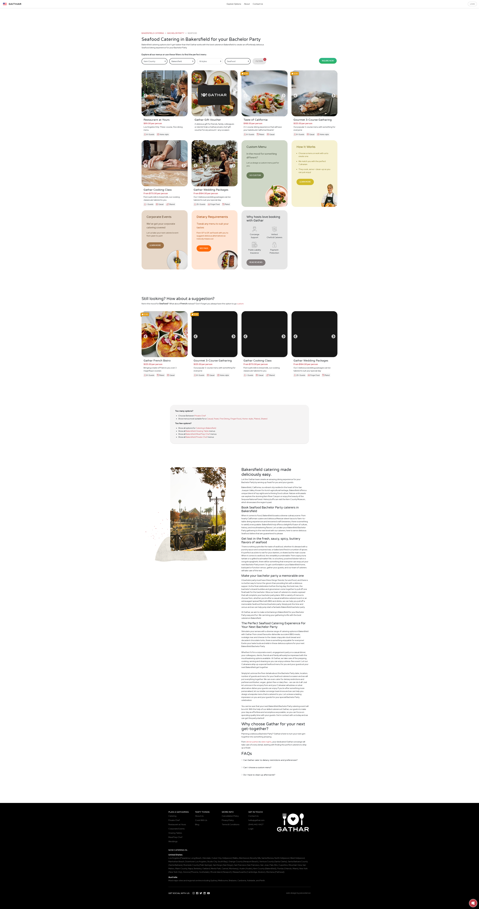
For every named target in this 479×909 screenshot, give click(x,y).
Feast (216, 418)
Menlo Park (216, 868)
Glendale (206, 858)
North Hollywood (281, 858)
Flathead (280, 872)
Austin (242, 868)
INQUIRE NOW (328, 61)
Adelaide (251, 880)
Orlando (288, 868)
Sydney (214, 880)
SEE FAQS (204, 248)
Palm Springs (205, 865)
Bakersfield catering (153, 33)
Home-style (247, 418)
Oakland (206, 868)
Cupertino (283, 865)
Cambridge (252, 872)
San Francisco (240, 865)
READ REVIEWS (255, 262)
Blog (197, 824)
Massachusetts (239, 872)
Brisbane (233, 880)
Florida (280, 868)
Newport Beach (251, 861)
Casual (210, 418)
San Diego (217, 865)
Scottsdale (204, 872)
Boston (261, 872)
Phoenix (194, 872)
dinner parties (252, 741)
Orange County (236, 861)
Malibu (235, 858)
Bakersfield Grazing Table (197, 431)
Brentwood (244, 858)
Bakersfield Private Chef (196, 437)
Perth (262, 880)
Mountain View (295, 865)
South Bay (222, 861)
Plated (257, 418)
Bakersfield (271, 868)
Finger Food (236, 418)
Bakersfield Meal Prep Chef (198, 434)
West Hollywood (297, 858)
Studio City (212, 861)
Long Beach (196, 858)
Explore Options (234, 4)
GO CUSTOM (255, 175)
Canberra (242, 880)
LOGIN (472, 4)
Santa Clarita (280, 861)
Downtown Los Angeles (195, 861)
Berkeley (197, 868)
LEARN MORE (305, 182)
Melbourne (223, 880)
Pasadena (185, 858)
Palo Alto (274, 865)
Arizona (186, 872)
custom (240, 303)
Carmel (225, 868)
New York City (175, 872)
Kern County (258, 868)
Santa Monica (267, 858)
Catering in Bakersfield (206, 428)
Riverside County (191, 865)
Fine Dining (225, 418)
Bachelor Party (175, 33)
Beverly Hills (255, 858)
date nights (266, 741)
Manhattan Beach (176, 861)
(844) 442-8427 (255, 824)
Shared (264, 418)
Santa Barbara (175, 865)
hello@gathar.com (256, 820)
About (247, 4)
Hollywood (227, 858)
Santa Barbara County (298, 861)
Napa (190, 868)
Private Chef (200, 415)
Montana (270, 872)
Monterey (233, 868)
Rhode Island (216, 872)
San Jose (264, 865)
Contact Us (258, 4)
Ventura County (266, 861)
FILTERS (260, 60)
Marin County (181, 868)
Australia (172, 877)
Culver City (216, 858)
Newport (227, 872)
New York (303, 868)
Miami (295, 868)
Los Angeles (174, 858)
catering (179, 850)
